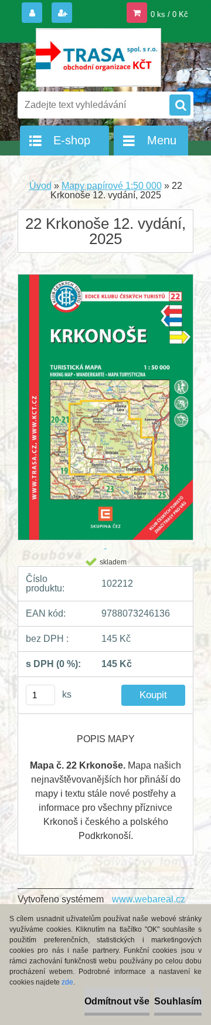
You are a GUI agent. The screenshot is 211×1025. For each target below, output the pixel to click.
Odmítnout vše (116, 1001)
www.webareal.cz (148, 899)
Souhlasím (178, 1001)
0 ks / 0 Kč (169, 14)
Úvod (40, 186)
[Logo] (98, 57)
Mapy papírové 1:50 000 (112, 186)
